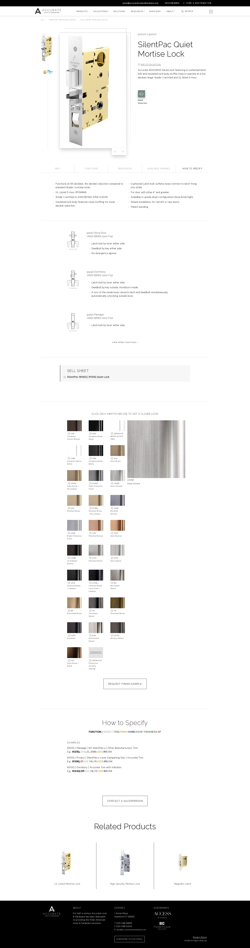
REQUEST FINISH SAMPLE (125, 684)
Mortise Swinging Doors (63, 20)
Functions (91, 168)
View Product (67, 871)
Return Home (51, 911)
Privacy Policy (200, 937)
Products (82, 11)
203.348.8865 (172, 3)
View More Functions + (125, 342)
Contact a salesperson (125, 801)
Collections (100, 11)
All (43, 20)
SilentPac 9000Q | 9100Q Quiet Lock (88, 377)
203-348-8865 (124, 923)
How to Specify (192, 168)
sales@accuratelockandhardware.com (140, 3)
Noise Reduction (142, 101)
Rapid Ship (155, 11)
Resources (137, 11)
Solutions (119, 11)
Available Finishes (158, 168)
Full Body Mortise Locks (93, 20)
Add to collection (151, 64)
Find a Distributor (199, 3)
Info (57, 168)
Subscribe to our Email (129, 939)
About (169, 11)
